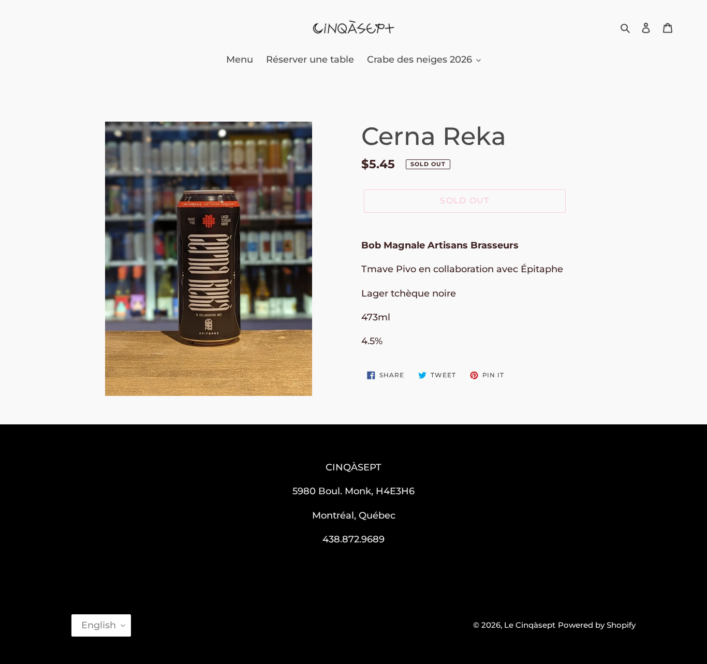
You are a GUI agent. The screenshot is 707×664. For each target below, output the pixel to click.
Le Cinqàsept (529, 625)
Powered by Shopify (597, 625)
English (98, 625)
